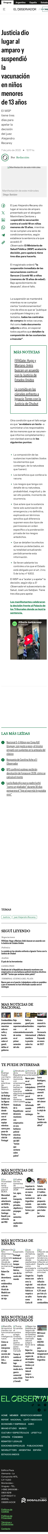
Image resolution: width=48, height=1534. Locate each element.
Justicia (6, 917)
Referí (4, 1419)
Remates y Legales (11, 1441)
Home (4, 1415)
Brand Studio (9, 1428)
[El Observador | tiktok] (32, 1404)
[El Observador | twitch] (45, 1410)
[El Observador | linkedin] (39, 1404)
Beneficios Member (31, 1415)
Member (14, 1415)
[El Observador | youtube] (45, 1400)
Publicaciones (35, 1445)
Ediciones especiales (13, 1445)
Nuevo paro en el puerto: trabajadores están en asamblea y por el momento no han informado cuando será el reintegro (23, 984)
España (37, 1450)
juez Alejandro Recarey (25, 917)
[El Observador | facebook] (35, 1400)
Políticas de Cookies (6, 1510)
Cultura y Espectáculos (15, 1432)
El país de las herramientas (11, 961)
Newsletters (9, 1450)
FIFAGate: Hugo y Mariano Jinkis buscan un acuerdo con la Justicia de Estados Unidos (23, 942)
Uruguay (7, 2)
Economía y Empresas (13, 1424)
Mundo (23, 1428)
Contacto (5, 1528)
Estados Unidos (10, 1454)
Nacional (15, 1419)
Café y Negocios (32, 1419)
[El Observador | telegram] (39, 1410)
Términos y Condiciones (7, 1523)
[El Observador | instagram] (40, 1400)
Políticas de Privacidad (6, 1517)
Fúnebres (17, 1437)
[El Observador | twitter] (29, 1400)
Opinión (5, 1437)
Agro (31, 1424)
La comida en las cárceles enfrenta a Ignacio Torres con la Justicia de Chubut (24, 952)
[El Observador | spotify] (45, 1404)
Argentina (25, 1450)
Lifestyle (36, 1432)
